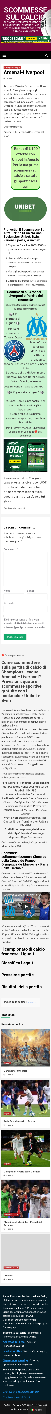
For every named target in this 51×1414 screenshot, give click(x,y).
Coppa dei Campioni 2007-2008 (25, 245)
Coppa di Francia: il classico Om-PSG (23, 386)
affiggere (32, 1002)
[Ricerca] (46, 55)
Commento (11, 549)
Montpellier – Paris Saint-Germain (22, 1171)
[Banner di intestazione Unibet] (25, 39)
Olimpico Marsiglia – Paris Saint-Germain (25, 798)
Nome (7, 590)
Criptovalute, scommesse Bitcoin (21, 1391)
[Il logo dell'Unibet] (25, 219)
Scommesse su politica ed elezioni (21, 1369)
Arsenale (12, 508)
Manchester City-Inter (15, 1071)
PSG (27, 1315)
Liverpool (21, 508)
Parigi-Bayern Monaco (18, 427)
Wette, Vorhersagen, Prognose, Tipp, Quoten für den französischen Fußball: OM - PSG (25, 821)
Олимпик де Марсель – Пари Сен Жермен (25, 833)
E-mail (30, 590)
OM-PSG (8, 1275)
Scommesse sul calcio (25, 13)
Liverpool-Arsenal (18, 258)
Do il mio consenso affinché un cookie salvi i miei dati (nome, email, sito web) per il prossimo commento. (24, 623)
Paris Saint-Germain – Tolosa (12, 333)
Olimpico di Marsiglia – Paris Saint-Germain (25, 809)
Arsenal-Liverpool (26, 482)
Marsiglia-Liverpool (19, 271)
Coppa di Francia (11, 1214)
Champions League (12, 68)
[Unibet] (25, 455)
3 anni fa (9, 1075)
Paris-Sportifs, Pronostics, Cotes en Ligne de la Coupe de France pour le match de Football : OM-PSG (25, 786)
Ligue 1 (7, 1063)
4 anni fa (9, 1125)
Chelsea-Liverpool (18, 280)
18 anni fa (9, 78)
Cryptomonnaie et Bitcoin (17, 1397)
